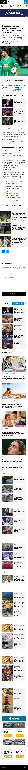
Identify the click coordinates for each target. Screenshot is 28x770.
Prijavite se (14, 294)
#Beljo (20, 181)
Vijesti (14, 5)
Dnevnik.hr (6, 5)
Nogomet (12, 2)
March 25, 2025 (16, 205)
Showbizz (22, 5)
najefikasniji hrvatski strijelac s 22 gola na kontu (12, 90)
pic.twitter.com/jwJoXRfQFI (12, 201)
